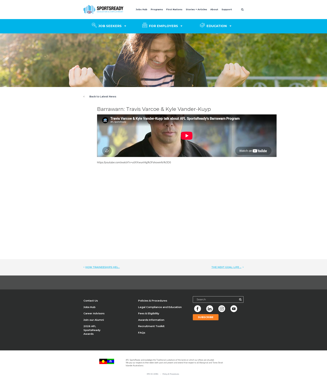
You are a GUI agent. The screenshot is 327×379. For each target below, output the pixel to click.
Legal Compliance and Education (160, 307)
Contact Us (90, 300)
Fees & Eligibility (148, 313)
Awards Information (151, 319)
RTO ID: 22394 (152, 374)
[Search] (240, 299)
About (214, 9)
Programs (157, 9)
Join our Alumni (93, 319)
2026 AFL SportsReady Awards (91, 330)
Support (227, 9)
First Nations (174, 9)
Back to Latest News (102, 96)
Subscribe (205, 317)
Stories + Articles (196, 9)
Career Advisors (93, 313)
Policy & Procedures (170, 374)
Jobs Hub (141, 9)
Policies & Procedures (152, 300)
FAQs (141, 332)
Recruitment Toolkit (151, 326)
